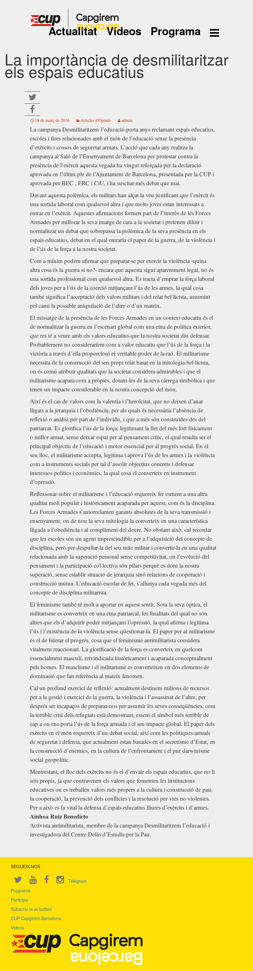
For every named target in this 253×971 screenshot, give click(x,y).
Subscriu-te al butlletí (31, 909)
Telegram (77, 881)
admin (127, 120)
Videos (17, 927)
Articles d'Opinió (95, 120)
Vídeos (123, 31)
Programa (176, 31)
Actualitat (72, 31)
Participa (19, 900)
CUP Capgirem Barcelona (36, 918)
